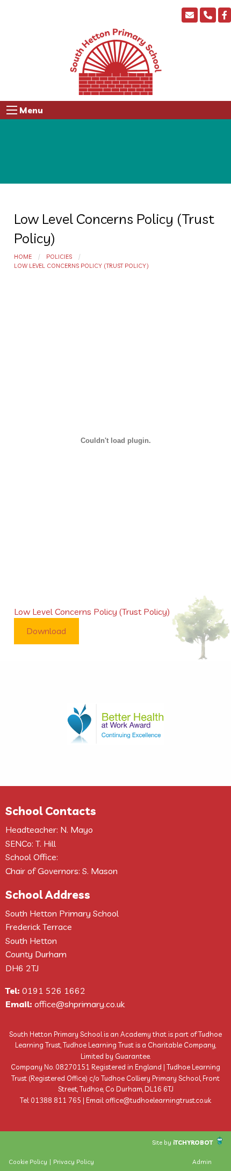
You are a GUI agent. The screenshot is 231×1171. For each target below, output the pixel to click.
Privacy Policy (73, 1162)
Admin (202, 1162)
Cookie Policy (28, 1162)
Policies (59, 256)
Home (23, 256)
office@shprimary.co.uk (79, 1004)
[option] (115, 723)
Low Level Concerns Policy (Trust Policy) (81, 266)
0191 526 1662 (53, 990)
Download (46, 630)
